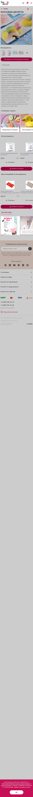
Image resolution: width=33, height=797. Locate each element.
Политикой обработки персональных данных (16, 783)
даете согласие (6, 785)
